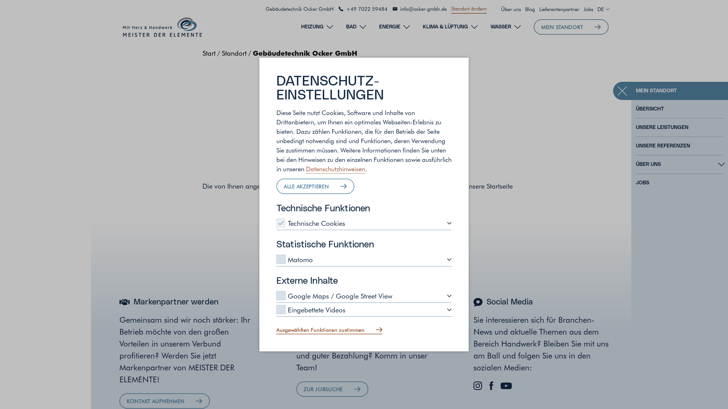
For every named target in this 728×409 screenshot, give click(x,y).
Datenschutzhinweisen (335, 168)
